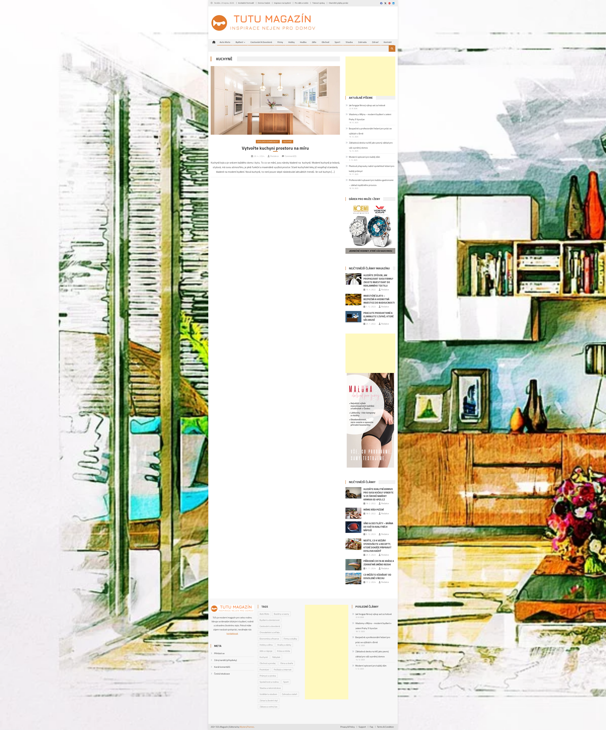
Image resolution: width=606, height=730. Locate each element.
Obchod (325, 42)
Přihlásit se (219, 653)
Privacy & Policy (347, 726)
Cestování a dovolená (261, 42)
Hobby (291, 42)
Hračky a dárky (284, 644)
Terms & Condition (385, 726)
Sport (337, 42)
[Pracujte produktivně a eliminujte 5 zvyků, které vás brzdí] (353, 316)
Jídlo (314, 42)
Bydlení (239, 42)
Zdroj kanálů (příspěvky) (225, 660)
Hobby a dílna (266, 644)
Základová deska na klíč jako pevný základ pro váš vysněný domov (371, 145)
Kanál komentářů (222, 666)
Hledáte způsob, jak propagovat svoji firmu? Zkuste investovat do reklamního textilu (378, 280)
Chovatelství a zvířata (269, 632)
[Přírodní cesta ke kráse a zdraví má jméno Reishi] (353, 564)
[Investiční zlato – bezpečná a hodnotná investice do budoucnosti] (353, 299)
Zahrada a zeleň (289, 694)
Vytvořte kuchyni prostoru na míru (275, 148)
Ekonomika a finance (269, 638)
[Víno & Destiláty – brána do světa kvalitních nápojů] (353, 527)
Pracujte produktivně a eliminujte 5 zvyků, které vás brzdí (378, 316)
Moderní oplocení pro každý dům (364, 156)
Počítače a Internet (282, 669)
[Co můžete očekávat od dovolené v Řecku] (353, 578)
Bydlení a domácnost (267, 141)
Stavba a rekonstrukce (270, 688)
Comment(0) (290, 156)
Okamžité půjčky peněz (338, 2)
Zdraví (375, 42)
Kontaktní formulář (246, 2)
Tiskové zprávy (318, 2)
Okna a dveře (286, 663)
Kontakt (388, 42)
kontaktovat (232, 633)
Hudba (303, 42)
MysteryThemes (247, 726)
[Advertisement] (370, 76)
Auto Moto (225, 42)
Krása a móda (283, 651)
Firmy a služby (290, 638)
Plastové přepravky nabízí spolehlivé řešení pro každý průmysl (371, 168)
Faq (371, 726)
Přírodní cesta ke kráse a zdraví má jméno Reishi (378, 562)
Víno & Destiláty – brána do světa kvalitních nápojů (378, 527)
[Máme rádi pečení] (353, 513)
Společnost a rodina (269, 681)
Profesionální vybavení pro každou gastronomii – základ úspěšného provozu (371, 182)
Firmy (280, 42)
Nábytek (276, 657)
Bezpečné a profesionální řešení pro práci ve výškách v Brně (370, 131)
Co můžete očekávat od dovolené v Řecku (377, 576)
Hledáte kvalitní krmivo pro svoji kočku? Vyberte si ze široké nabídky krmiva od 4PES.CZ (378, 494)
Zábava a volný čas (268, 706)
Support (362, 726)
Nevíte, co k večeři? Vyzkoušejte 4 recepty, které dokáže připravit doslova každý (377, 546)
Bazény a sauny (281, 614)
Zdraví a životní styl (269, 700)
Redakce (274, 156)
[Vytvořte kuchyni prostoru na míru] (275, 100)
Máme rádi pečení (373, 509)
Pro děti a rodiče (301, 2)
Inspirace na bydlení (282, 2)
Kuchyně (287, 141)
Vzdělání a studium (268, 694)
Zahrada (362, 42)
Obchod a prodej (268, 663)
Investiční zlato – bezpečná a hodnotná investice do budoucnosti (379, 299)
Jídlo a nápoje (266, 651)
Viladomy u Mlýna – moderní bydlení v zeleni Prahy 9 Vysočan (370, 117)
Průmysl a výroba (268, 675)
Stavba (349, 42)
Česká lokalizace (222, 673)
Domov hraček (264, 2)
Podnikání (264, 669)
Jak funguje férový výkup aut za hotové (367, 105)
